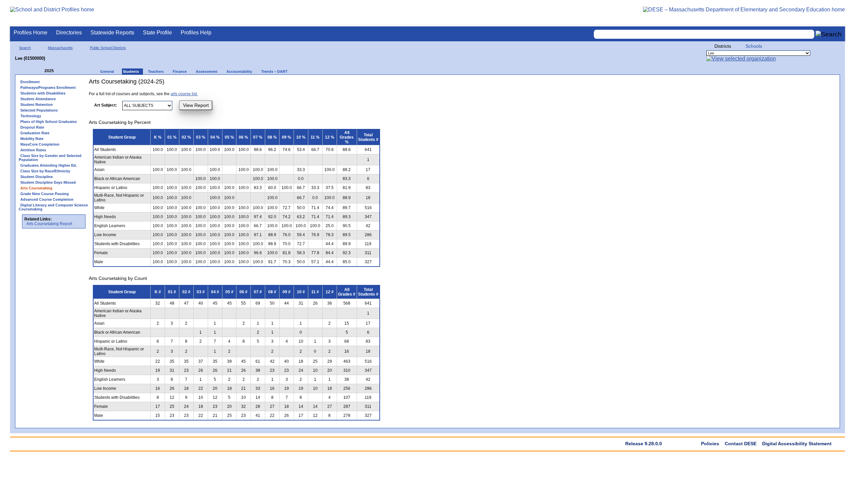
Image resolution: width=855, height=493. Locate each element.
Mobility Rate (31, 139)
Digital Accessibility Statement (797, 443)
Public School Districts (108, 48)
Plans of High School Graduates (48, 122)
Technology (30, 116)
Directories (69, 32)
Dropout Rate (32, 127)
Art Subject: (105, 105)
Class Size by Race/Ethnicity (45, 171)
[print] (342, 84)
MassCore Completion (39, 144)
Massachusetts (60, 48)
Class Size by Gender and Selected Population (50, 158)
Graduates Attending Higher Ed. (48, 165)
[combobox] (704, 34)
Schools (753, 46)
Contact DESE (740, 443)
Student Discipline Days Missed (48, 182)
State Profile (157, 32)
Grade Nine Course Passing (44, 194)
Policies (710, 443)
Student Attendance (38, 99)
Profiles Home (30, 32)
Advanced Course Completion (46, 199)
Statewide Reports (112, 32)
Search (25, 48)
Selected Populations (39, 110)
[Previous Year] (39, 70)
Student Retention (36, 105)
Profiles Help (196, 32)
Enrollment (30, 82)
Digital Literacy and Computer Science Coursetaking (53, 207)
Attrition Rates (33, 150)
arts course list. (184, 94)
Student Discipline (36, 177)
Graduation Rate (34, 133)
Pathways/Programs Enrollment (48, 88)
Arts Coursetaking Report (49, 223)
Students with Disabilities (42, 93)
